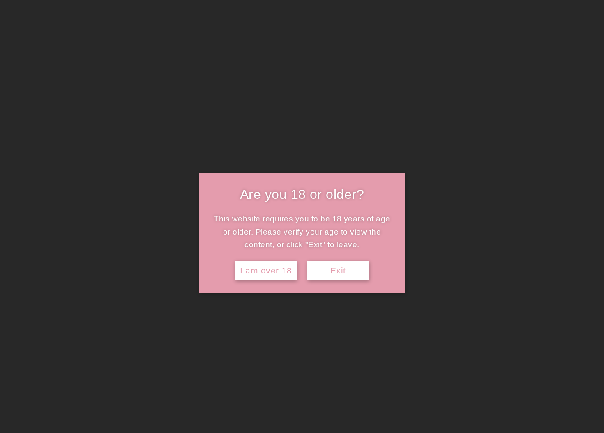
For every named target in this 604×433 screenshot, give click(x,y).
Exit (338, 271)
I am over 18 (266, 271)
